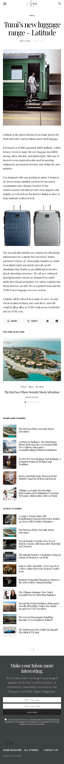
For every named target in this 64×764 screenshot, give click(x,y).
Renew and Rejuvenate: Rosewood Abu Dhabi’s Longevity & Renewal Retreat (38, 477)
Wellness (39, 387)
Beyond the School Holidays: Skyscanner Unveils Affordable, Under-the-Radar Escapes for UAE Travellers (39, 606)
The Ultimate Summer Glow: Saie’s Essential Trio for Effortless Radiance (37, 593)
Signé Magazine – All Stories (20, 750)
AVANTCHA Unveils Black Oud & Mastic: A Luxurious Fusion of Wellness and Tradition (40, 461)
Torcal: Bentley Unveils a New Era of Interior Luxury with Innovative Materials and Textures (39, 543)
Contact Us (51, 750)
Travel (32, 15)
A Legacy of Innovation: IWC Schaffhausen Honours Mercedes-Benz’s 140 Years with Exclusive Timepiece (39, 519)
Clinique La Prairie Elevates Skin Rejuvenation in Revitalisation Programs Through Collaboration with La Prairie (38, 493)
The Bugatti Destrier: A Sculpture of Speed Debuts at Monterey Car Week (40, 556)
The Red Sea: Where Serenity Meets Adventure (32, 392)
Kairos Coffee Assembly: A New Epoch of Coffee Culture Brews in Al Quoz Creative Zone (39, 568)
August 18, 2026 (32, 397)
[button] (25, 402)
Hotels (23, 387)
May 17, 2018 (25, 41)
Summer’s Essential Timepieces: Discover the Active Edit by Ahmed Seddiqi (39, 581)
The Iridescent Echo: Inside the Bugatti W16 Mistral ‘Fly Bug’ (38, 631)
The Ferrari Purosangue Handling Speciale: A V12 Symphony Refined (36, 618)
